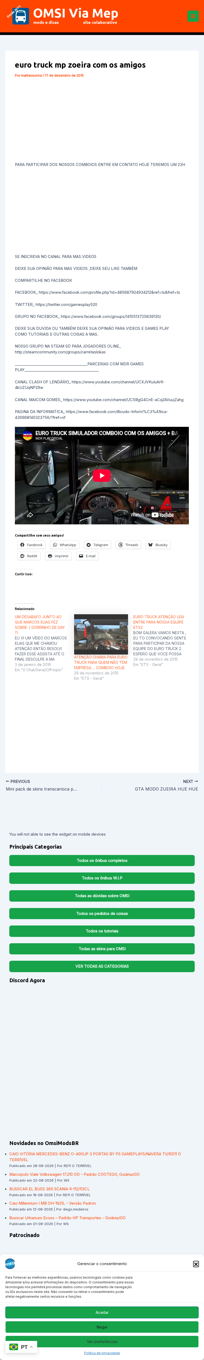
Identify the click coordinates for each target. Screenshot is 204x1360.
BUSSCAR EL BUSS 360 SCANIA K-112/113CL (49, 1189)
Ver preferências (102, 1341)
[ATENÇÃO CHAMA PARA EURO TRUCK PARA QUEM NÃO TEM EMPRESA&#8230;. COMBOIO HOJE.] (101, 634)
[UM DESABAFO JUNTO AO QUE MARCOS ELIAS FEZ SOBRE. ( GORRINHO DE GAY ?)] (44, 643)
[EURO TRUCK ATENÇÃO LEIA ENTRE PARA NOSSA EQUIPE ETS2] (163, 640)
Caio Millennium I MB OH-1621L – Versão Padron (52, 1203)
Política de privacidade (102, 1353)
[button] (196, 1263)
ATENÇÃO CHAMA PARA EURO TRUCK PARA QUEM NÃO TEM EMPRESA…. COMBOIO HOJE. (101, 662)
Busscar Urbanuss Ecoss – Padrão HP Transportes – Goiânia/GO (67, 1218)
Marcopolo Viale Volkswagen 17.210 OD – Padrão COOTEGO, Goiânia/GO (74, 1174)
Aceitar (102, 1312)
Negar (102, 1327)
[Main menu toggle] (193, 16)
